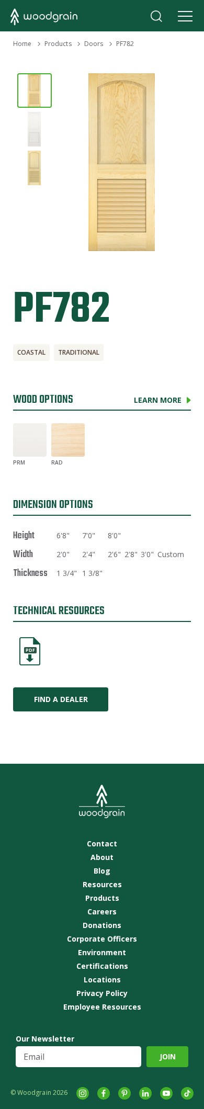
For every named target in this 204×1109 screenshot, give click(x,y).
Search (156, 16)
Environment (102, 952)
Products (58, 43)
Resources (102, 884)
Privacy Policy (102, 993)
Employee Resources (102, 1007)
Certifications (102, 966)
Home (22, 43)
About (102, 857)
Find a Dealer (61, 699)
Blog (102, 871)
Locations (102, 979)
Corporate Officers (102, 939)
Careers (102, 911)
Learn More (158, 400)
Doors (94, 43)
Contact (102, 843)
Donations (102, 925)
